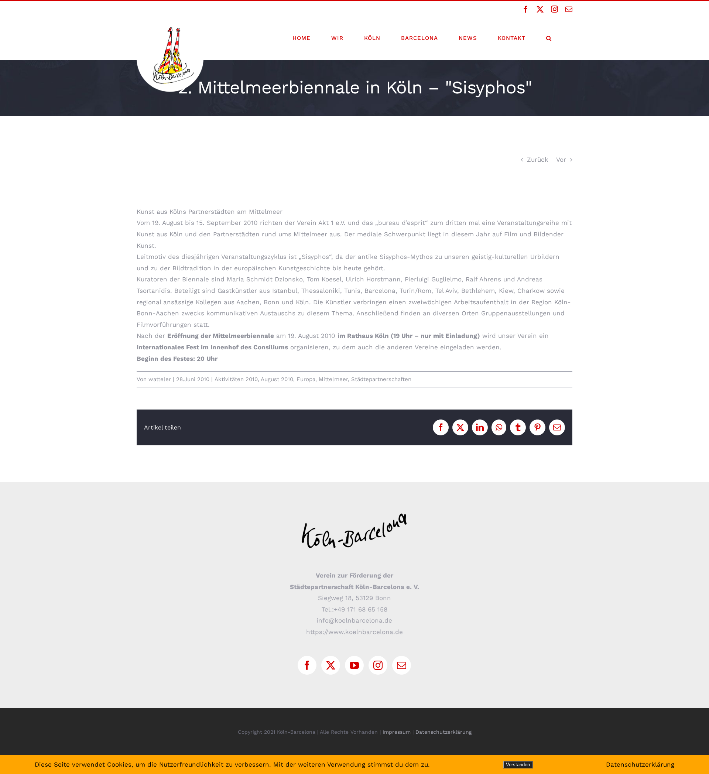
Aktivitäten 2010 (236, 379)
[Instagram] (378, 665)
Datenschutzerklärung (443, 732)
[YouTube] (354, 665)
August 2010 (277, 379)
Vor (561, 159)
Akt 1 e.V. (332, 222)
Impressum (397, 732)
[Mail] (401, 665)
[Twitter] (330, 665)
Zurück (537, 159)
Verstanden (518, 764)
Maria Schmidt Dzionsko (265, 279)
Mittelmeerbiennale (243, 335)
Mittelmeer (333, 379)
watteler (159, 379)
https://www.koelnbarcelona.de (354, 632)
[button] (549, 38)
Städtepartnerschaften (381, 379)
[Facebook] (307, 665)
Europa (306, 379)
